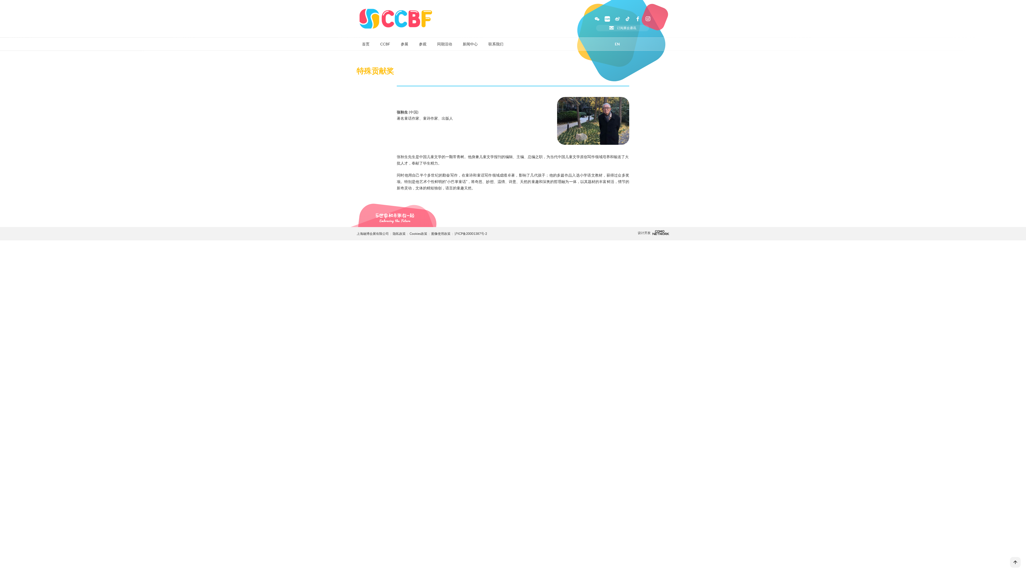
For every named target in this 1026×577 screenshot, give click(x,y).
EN (617, 44)
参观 (422, 44)
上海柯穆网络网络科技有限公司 (660, 232)
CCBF (385, 44)
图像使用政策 (441, 233)
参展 (404, 44)
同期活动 (444, 44)
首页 (366, 44)
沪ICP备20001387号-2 (470, 233)
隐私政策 (399, 233)
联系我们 (495, 44)
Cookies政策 (419, 233)
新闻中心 (470, 44)
